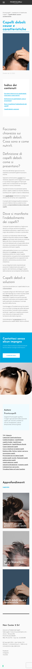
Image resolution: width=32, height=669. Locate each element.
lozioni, (20, 451)
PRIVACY (5, 644)
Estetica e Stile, (7, 451)
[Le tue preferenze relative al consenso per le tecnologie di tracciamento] (3, 666)
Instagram (6, 653)
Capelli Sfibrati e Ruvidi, (19, 444)
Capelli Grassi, (17, 442)
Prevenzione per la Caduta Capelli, (13, 455)
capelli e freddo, (7, 442)
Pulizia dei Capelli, (22, 458)
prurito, (14, 458)
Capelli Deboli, (19, 439)
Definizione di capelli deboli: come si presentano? (15, 99)
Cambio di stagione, (8, 439)
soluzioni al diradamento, (10, 464)
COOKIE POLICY (14, 644)
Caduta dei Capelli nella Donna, (12, 437)
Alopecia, (9, 435)
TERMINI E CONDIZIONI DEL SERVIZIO (15, 645)
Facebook (5, 651)
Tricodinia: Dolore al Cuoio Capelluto (14, 469)
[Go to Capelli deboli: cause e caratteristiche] (16, 587)
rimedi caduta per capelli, (10, 462)
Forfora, (14, 451)
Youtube (5, 654)
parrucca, (25, 451)
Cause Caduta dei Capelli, (10, 446)
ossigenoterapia (17, 319)
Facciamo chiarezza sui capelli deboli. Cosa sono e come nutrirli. (15, 94)
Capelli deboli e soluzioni (11, 109)
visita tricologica (7, 288)
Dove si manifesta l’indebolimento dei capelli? (15, 105)
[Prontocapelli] (16, 2)
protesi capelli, (7, 458)
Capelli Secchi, (7, 444)
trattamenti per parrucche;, (11, 467)
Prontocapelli (7, 12)
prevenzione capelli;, (9, 453)
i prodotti (19, 178)
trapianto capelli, (23, 464)
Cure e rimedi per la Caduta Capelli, (13, 449)
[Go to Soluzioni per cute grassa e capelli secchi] (16, 510)
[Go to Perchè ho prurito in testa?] (16, 549)
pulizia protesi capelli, (9, 460)
